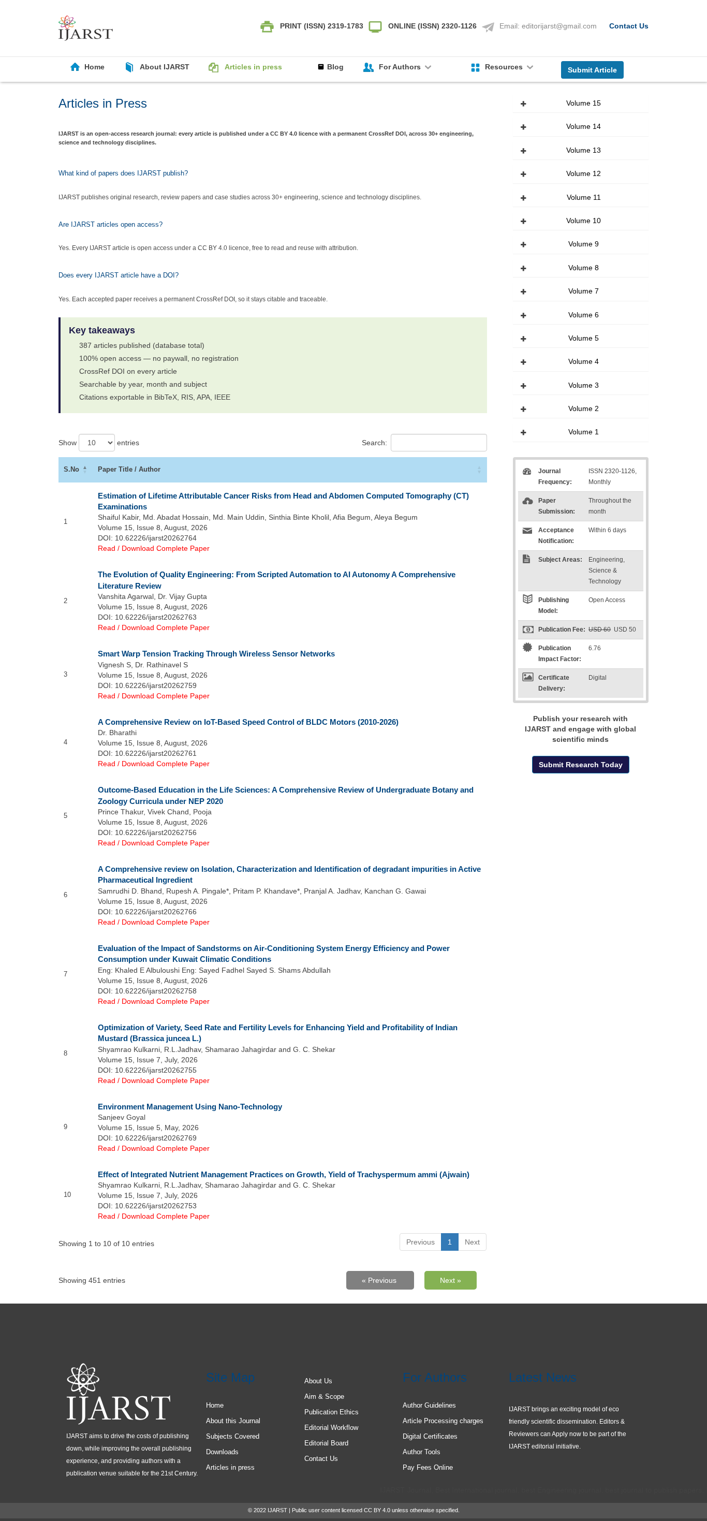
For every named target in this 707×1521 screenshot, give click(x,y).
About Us (318, 1381)
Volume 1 (583, 432)
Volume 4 (583, 361)
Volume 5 (583, 338)
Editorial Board (326, 1443)
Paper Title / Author (129, 469)
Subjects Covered (232, 1436)
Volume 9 (583, 244)
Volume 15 (583, 103)
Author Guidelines (429, 1405)
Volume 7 (583, 291)
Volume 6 (583, 315)
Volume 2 (583, 408)
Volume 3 (583, 385)
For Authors (401, 67)
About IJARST (164, 67)
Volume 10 (583, 220)
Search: (374, 442)
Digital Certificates (430, 1436)
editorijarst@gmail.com (559, 26)
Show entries (98, 442)
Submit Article (592, 70)
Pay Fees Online (428, 1467)
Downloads (222, 1452)
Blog (335, 67)
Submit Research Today (581, 764)
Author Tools (421, 1452)
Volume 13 (583, 150)
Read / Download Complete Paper (154, 548)
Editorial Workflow (331, 1427)
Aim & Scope (324, 1396)
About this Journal (233, 1421)
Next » (450, 1280)
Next (472, 1242)
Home (94, 67)
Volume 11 (584, 197)
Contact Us (629, 26)
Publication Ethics (331, 1412)
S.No (71, 469)
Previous (420, 1242)
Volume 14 (583, 126)
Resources (505, 67)
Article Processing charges (443, 1421)
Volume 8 (583, 268)
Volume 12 (583, 173)
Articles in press (253, 67)
